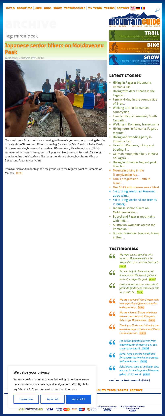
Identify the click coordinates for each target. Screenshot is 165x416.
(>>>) (19, 173)
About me (24, 8)
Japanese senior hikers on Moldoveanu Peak (54, 48)
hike (38, 8)
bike (47, 8)
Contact (123, 8)
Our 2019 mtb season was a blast (136, 187)
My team (95, 8)
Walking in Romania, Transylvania (136, 124)
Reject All (52, 399)
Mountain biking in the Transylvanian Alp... (128, 172)
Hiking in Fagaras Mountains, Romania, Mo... (132, 85)
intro (10, 8)
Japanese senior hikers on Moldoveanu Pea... (131, 210)
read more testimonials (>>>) (129, 379)
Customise (26, 399)
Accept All (78, 399)
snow (57, 8)
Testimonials (74, 8)
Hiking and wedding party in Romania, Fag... (132, 139)
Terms (109, 8)
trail (151, 33)
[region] (52, 387)
